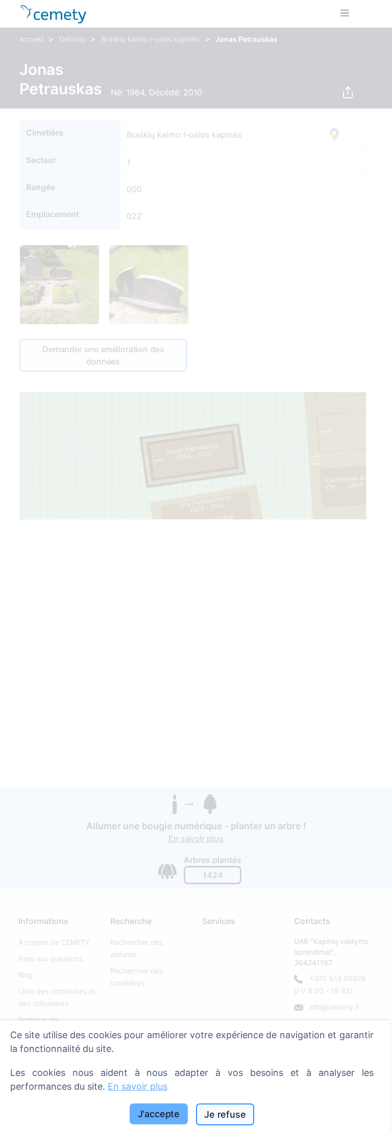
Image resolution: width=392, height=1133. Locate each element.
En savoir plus (137, 1086)
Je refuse (225, 1114)
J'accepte (159, 1114)
